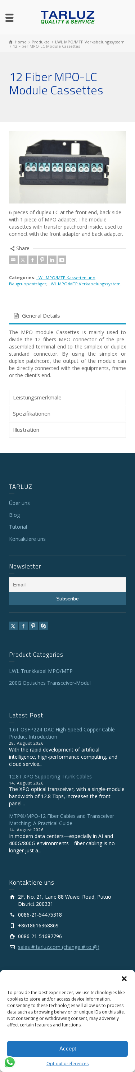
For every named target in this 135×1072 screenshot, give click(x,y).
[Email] (13, 260)
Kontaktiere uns (27, 538)
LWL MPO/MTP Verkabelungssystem (85, 283)
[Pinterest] (42, 260)
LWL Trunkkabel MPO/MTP (41, 671)
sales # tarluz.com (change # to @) (58, 947)
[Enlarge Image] (67, 167)
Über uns (19, 503)
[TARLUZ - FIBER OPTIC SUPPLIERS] (68, 16)
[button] (124, 978)
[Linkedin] (52, 260)
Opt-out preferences (67, 1064)
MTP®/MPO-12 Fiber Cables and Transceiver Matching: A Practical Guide (61, 820)
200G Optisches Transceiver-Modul (50, 682)
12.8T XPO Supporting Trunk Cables (50, 776)
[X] (23, 260)
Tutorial (18, 526)
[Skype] (43, 626)
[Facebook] (32, 260)
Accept (67, 1048)
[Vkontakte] (62, 260)
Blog (14, 514)
